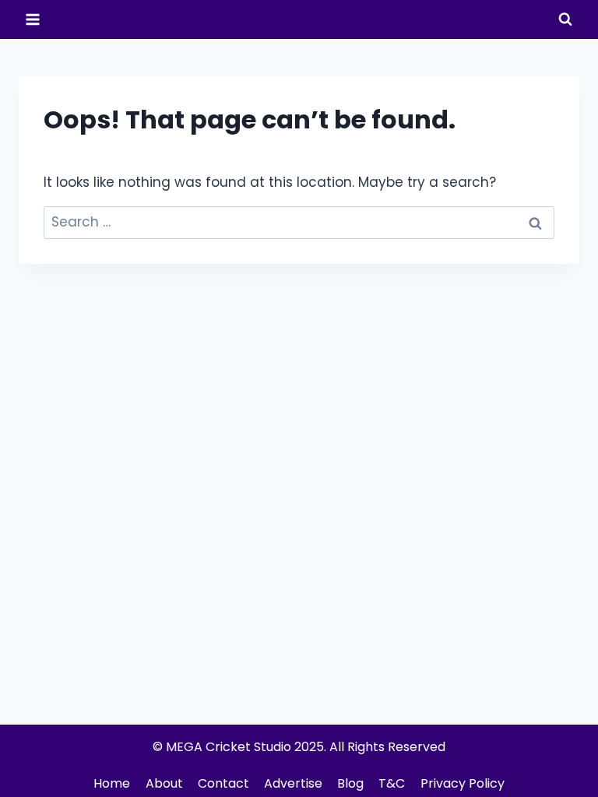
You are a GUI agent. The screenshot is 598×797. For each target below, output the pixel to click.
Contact (223, 783)
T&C (391, 783)
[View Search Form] (565, 19)
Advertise (293, 783)
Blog (350, 783)
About (164, 783)
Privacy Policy (462, 783)
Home (111, 783)
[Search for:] (299, 221)
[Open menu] (33, 19)
